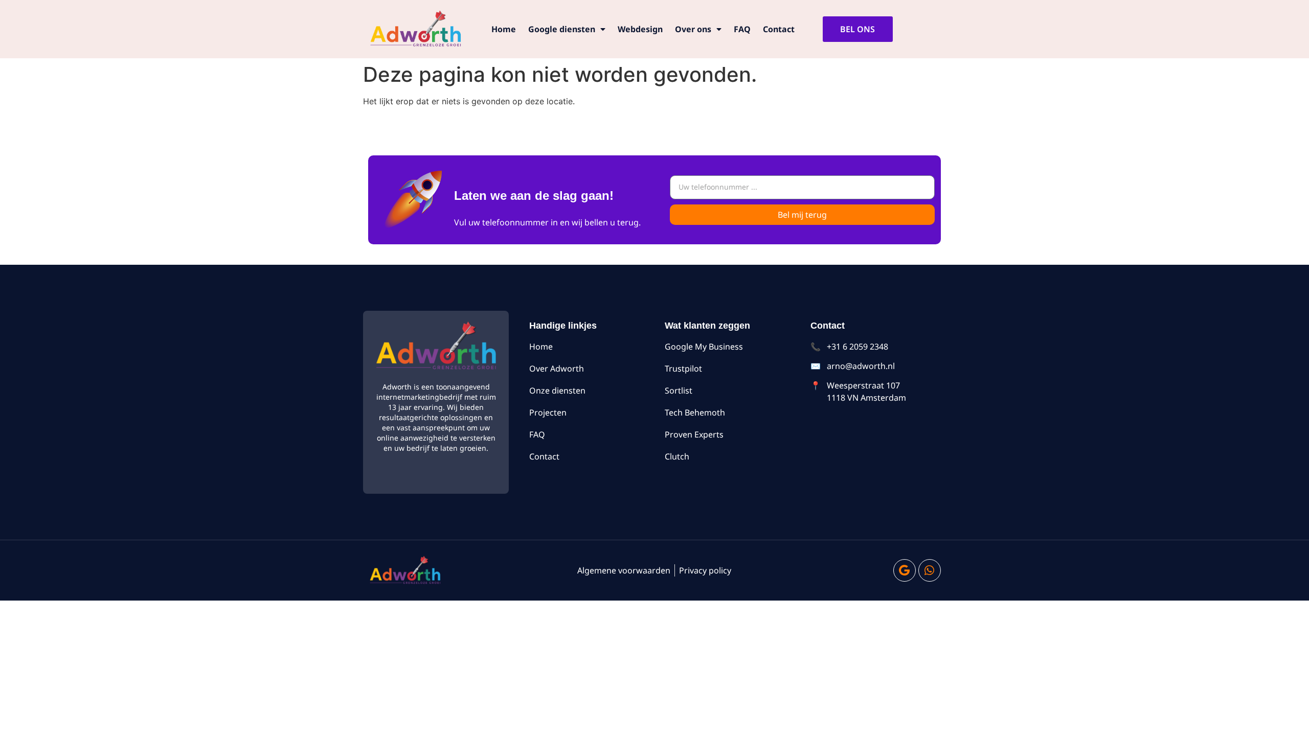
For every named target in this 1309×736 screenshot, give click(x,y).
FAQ (742, 29)
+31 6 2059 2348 (857, 346)
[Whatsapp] (929, 570)
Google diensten (561, 29)
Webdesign (640, 29)
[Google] (904, 570)
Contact (779, 29)
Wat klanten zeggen (707, 325)
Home (503, 29)
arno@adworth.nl (861, 366)
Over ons (693, 29)
